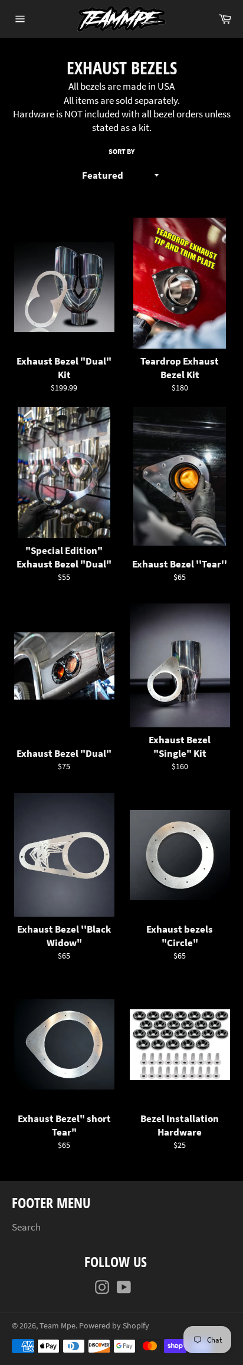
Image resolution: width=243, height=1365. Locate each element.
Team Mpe (57, 1326)
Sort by (121, 151)
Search (26, 1226)
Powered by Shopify (114, 1326)
